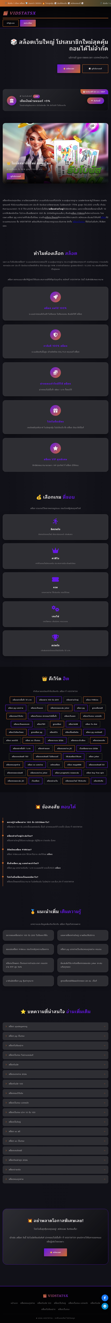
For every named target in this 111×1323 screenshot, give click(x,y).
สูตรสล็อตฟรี (97, 707)
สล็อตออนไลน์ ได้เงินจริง (76, 780)
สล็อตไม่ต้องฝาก (48, 1309)
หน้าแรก (14, 1303)
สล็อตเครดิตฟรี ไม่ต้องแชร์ (47, 756)
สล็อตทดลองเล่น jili (16, 780)
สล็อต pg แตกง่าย (15, 707)
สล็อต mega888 (74, 764)
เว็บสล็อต (35, 780)
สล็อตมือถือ (98, 780)
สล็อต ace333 (12, 740)
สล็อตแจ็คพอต (37, 707)
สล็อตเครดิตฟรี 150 (20, 756)
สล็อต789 (41, 724)
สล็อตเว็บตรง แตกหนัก (92, 716)
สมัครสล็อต (55, 764)
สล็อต (103, 217)
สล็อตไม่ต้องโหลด (16, 732)
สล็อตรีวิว (54, 732)
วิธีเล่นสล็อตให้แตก (73, 756)
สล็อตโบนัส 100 (44, 1303)
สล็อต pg (81, 707)
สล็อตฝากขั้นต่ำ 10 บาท (22, 699)
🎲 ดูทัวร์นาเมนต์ (95, 68)
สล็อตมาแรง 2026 (55, 740)
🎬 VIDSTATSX (19, 13)
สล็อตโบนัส (95, 1303)
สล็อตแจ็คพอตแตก (22, 724)
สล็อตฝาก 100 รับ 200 (49, 699)
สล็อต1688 (73, 724)
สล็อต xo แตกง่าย (35, 764)
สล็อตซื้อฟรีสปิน (72, 732)
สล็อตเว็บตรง (79, 221)
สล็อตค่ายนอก (44, 748)
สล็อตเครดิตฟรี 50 (97, 764)
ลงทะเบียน (28, 23)
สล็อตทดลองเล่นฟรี (15, 772)
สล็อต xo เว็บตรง (33, 740)
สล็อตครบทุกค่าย (13, 764)
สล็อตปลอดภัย (99, 740)
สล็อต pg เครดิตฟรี (94, 732)
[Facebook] (105, 1297)
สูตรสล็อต (57, 724)
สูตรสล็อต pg (36, 732)
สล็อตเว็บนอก (70, 716)
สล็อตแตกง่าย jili (64, 748)
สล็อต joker (94, 756)
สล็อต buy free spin (95, 772)
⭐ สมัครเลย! (68, 68)
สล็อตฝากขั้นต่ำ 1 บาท (22, 748)
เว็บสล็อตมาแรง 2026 (88, 748)
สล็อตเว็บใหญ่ (60, 1303)
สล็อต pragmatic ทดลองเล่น (67, 772)
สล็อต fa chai (91, 724)
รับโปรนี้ (97, 100)
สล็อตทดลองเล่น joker (60, 707)
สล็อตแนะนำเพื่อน (78, 740)
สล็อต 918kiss (92, 699)
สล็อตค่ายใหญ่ (72, 699)
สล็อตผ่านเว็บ (52, 780)
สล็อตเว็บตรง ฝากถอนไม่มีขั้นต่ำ (44, 716)
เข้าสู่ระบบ (11, 23)
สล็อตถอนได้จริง (16, 716)
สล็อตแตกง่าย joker (39, 772)
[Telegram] (105, 1306)
